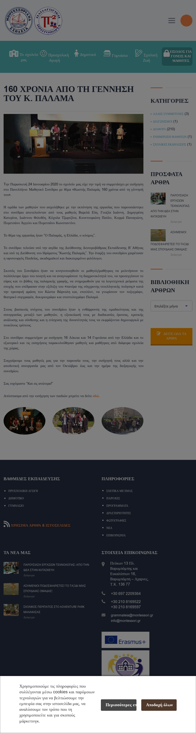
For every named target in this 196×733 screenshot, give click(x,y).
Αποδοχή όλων (159, 705)
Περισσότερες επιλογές (121, 705)
